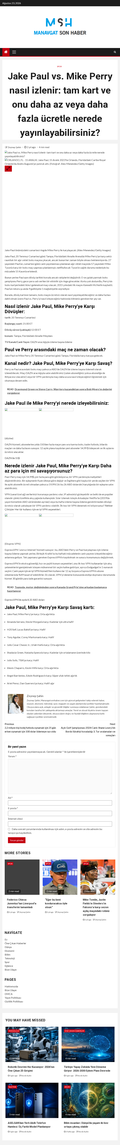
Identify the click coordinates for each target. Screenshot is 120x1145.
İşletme (12, 1087)
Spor (59, 66)
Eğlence (9, 965)
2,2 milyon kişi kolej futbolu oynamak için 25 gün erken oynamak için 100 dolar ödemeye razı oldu (30, 727)
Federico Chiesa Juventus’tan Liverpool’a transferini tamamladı (21, 903)
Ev (6, 939)
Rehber (109, 505)
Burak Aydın (26, 1075)
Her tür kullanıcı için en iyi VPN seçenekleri (37, 509)
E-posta (13, 808)
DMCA (8, 993)
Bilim (7, 954)
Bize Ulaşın (11, 969)
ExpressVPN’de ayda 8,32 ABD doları (25, 599)
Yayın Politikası (13, 997)
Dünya (8, 946)
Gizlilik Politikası (14, 1001)
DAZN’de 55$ (12, 457)
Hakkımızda (11, 986)
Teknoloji (10, 958)
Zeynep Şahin (15, 147)
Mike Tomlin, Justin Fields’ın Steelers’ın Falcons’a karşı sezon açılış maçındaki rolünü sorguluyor (96, 907)
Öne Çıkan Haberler (15, 943)
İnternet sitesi (15, 818)
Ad (10, 797)
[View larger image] (8, 169)
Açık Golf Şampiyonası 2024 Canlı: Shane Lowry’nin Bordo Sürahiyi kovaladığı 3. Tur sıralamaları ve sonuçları (88, 729)
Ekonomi (9, 950)
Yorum (12, 756)
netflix (60, 267)
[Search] (115, 52)
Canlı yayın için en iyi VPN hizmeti (30, 570)
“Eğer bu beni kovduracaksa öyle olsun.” (56, 903)
